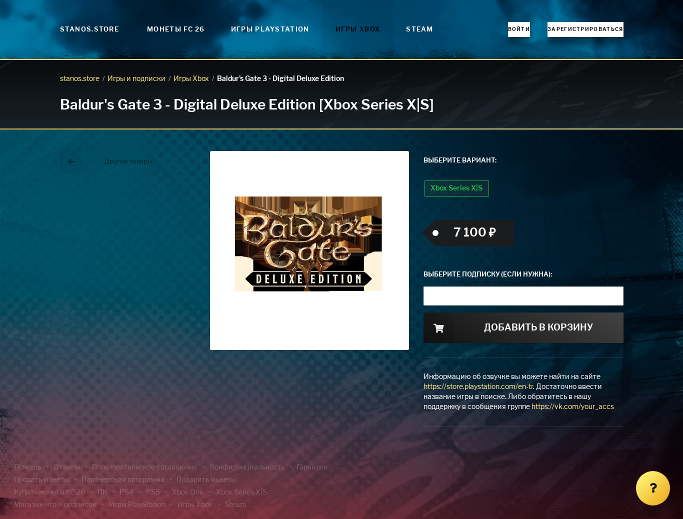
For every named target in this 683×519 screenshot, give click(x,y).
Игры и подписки (137, 79)
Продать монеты (41, 480)
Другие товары (128, 161)
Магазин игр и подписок (55, 505)
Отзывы (67, 467)
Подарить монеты (206, 480)
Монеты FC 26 (176, 29)
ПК (103, 492)
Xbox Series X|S (456, 188)
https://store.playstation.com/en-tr (478, 387)
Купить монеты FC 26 (49, 492)
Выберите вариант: (460, 161)
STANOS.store (90, 29)
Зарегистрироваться (585, 29)
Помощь (27, 467)
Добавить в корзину (538, 328)
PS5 (153, 492)
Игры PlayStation (270, 29)
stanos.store (80, 79)
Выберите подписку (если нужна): (488, 275)
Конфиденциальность (247, 467)
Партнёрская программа (123, 480)
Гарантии (312, 467)
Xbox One (188, 492)
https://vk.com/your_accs (573, 407)
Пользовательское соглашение (145, 467)
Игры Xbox (358, 29)
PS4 (127, 492)
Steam (420, 29)
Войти (519, 29)
